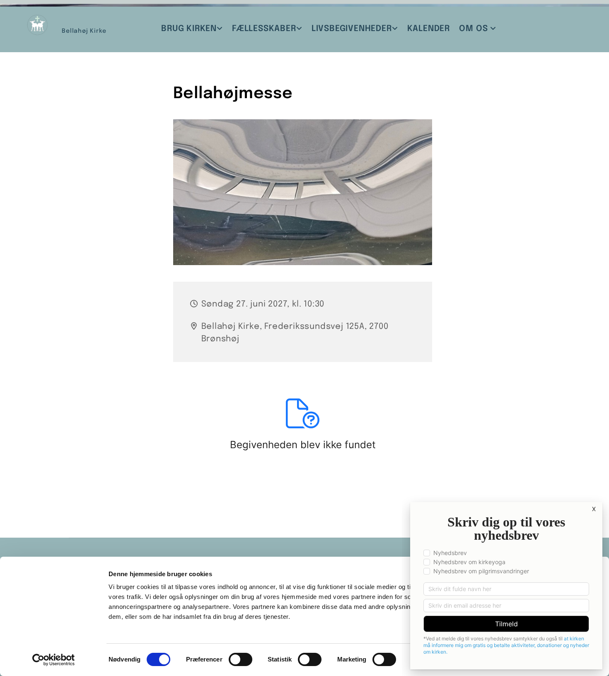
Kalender (428, 28)
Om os (474, 28)
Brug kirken (189, 28)
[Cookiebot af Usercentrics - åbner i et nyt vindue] (53, 660)
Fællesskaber (264, 28)
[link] (192, 28)
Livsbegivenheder (352, 28)
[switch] (240, 659)
